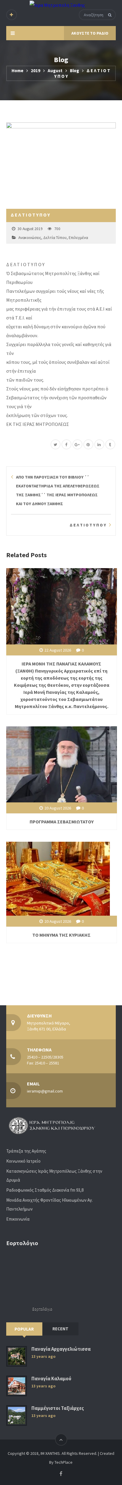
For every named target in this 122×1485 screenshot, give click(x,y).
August (55, 70)
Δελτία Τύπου (55, 237)
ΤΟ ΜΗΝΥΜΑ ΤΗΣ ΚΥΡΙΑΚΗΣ (61, 935)
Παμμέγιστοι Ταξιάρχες (57, 1408)
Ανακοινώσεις (29, 237)
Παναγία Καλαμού (51, 1379)
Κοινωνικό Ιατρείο (23, 1161)
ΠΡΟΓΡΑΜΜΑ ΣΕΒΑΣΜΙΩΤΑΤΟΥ (62, 822)
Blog (74, 70)
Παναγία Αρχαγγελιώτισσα (61, 1349)
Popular (24, 1329)
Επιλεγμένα (78, 237)
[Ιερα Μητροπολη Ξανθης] (57, 4)
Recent (60, 1329)
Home (17, 70)
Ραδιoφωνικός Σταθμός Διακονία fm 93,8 (45, 1190)
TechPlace (63, 1462)
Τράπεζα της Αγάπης (26, 1151)
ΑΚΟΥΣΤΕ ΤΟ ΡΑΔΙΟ (89, 33)
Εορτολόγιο (42, 1308)
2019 (35, 70)
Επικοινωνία (18, 1219)
